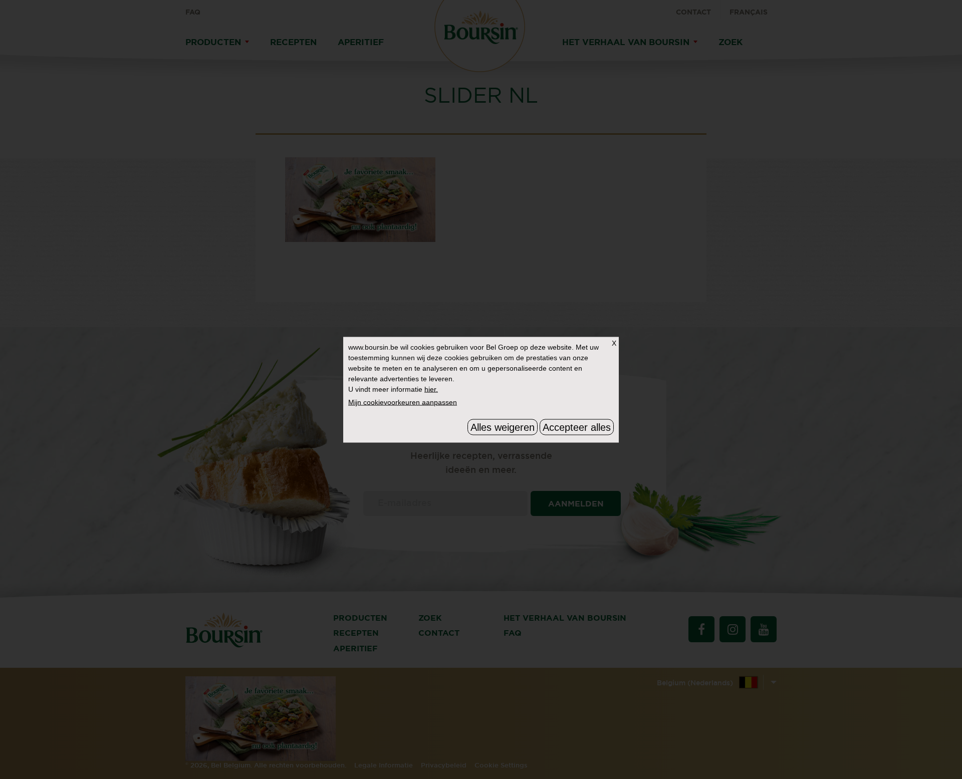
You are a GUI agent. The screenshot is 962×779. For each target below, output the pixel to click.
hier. (431, 389)
